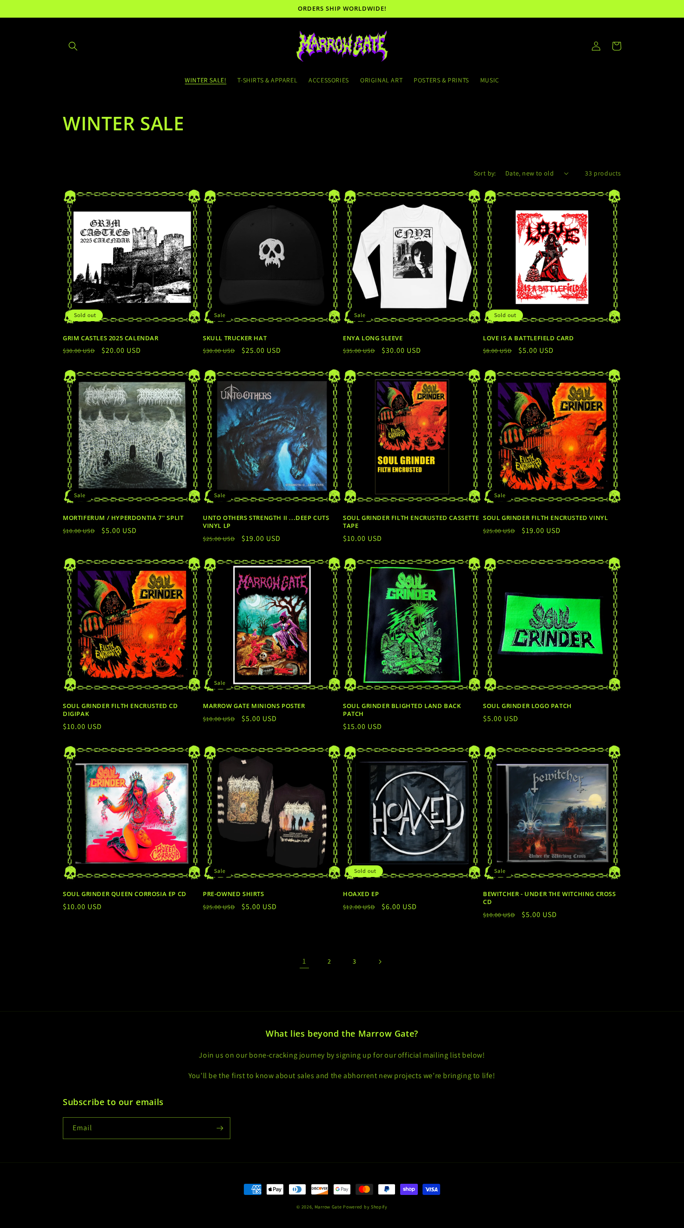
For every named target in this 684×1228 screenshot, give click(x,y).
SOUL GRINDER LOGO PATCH (527, 706)
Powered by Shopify (365, 1207)
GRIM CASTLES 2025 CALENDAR (111, 338)
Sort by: (485, 173)
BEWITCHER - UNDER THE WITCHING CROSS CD (549, 898)
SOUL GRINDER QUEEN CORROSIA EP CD (125, 894)
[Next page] (379, 961)
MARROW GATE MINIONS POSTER (254, 706)
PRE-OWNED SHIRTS (233, 894)
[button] (73, 46)
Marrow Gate (328, 1207)
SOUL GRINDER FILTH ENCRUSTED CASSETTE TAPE (411, 522)
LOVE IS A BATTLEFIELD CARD (528, 338)
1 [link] (304, 961)
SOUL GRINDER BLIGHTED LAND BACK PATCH (402, 710)
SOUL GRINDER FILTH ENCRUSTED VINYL (545, 518)
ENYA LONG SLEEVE (373, 338)
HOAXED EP (361, 894)
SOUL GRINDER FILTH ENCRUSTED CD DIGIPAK (120, 710)
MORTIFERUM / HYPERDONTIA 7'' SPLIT (123, 518)
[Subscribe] (219, 1128)
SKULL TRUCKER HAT (235, 338)
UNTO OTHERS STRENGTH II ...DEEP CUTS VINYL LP (266, 522)
